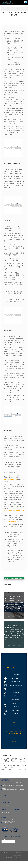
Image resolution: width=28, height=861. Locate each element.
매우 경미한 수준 (11, 521)
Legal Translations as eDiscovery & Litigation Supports (13, 782)
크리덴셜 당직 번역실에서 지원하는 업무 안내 (14, 627)
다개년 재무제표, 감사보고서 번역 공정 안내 (14, 598)
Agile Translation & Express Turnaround (10, 823)
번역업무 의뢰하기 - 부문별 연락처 (13, 578)
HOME (14, 742)
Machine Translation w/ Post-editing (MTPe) (10, 821)
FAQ (14, 722)
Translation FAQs (5, 798)
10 (19, 616)
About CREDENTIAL (6, 805)
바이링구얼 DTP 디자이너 (10, 479)
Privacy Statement (5, 812)
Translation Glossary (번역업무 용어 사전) (14, 732)
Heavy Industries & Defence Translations (10, 784)
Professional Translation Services (8, 819)
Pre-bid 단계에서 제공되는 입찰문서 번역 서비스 (13, 758)
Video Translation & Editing (7, 822)
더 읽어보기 (8, 613)
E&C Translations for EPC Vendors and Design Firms (12, 785)
